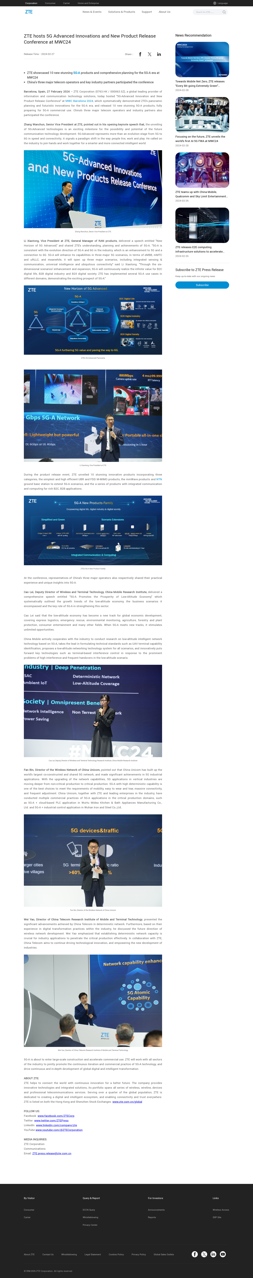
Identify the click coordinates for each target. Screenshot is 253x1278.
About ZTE (29, 1254)
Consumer (50, 3)
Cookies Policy (116, 1254)
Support (147, 12)
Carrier (66, 3)
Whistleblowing (90, 1217)
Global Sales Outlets (164, 1254)
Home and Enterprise (88, 3)
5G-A (76, 72)
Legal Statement (93, 1254)
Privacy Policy (139, 1254)
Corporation (31, 3)
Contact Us (48, 1254)
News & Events (92, 12)
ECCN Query (89, 1209)
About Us (164, 12)
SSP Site (217, 1217)
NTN (159, 479)
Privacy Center (90, 1224)
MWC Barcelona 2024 (79, 101)
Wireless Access (221, 1209)
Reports (152, 1217)
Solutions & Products (121, 12)
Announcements (156, 1209)
